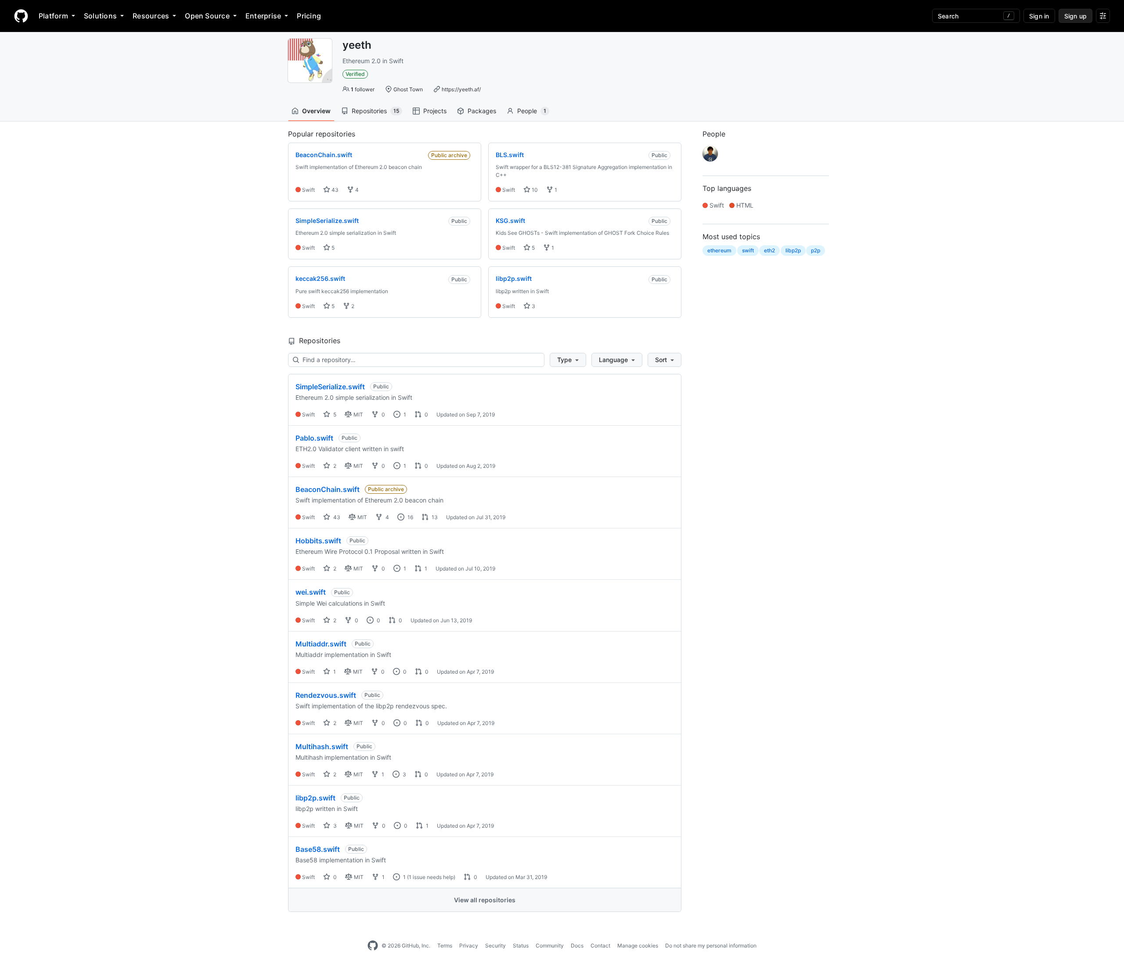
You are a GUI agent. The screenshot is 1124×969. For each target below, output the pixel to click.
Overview (316, 111)
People (531, 111)
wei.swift (310, 592)
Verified (355, 74)
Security (495, 945)
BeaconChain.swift (327, 489)
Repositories (375, 111)
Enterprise (263, 15)
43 (334, 190)
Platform (53, 15)
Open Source (207, 15)
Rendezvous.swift (325, 695)
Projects (435, 111)
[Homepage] (21, 16)
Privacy (468, 945)
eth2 (769, 250)
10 (534, 190)
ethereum (719, 250)
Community (550, 945)
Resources (151, 15)
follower (363, 89)
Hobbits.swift (318, 540)
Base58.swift (317, 849)
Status (521, 945)
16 (409, 517)
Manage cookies (637, 945)
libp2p (793, 250)
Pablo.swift (314, 438)
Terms (444, 945)
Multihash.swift (321, 746)
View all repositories (484, 900)
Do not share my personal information (711, 945)
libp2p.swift (315, 797)
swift (748, 250)
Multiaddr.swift (320, 643)
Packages (482, 111)
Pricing (309, 15)
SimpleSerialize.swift (330, 386)
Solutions (100, 15)
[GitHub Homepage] (372, 945)
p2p (815, 250)
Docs (577, 945)
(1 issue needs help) (431, 877)
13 (434, 517)
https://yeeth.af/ (461, 89)
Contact (600, 945)
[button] (568, 360)
